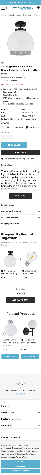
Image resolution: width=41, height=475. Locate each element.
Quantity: (5, 132)
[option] (10, 265)
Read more (20, 196)
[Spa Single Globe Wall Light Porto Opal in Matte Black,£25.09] (30, 328)
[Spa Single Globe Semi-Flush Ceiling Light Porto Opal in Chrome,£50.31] (10, 328)
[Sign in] (32, 8)
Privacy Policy (21, 457)
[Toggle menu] (3, 8)
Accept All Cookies (20, 471)
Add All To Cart (20, 300)
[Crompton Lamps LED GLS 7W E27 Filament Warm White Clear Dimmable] (31, 259)
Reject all (20, 466)
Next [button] (25, 53)
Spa (2, 63)
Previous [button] (15, 53)
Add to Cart (10, 356)
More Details (20, 393)
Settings (20, 461)
